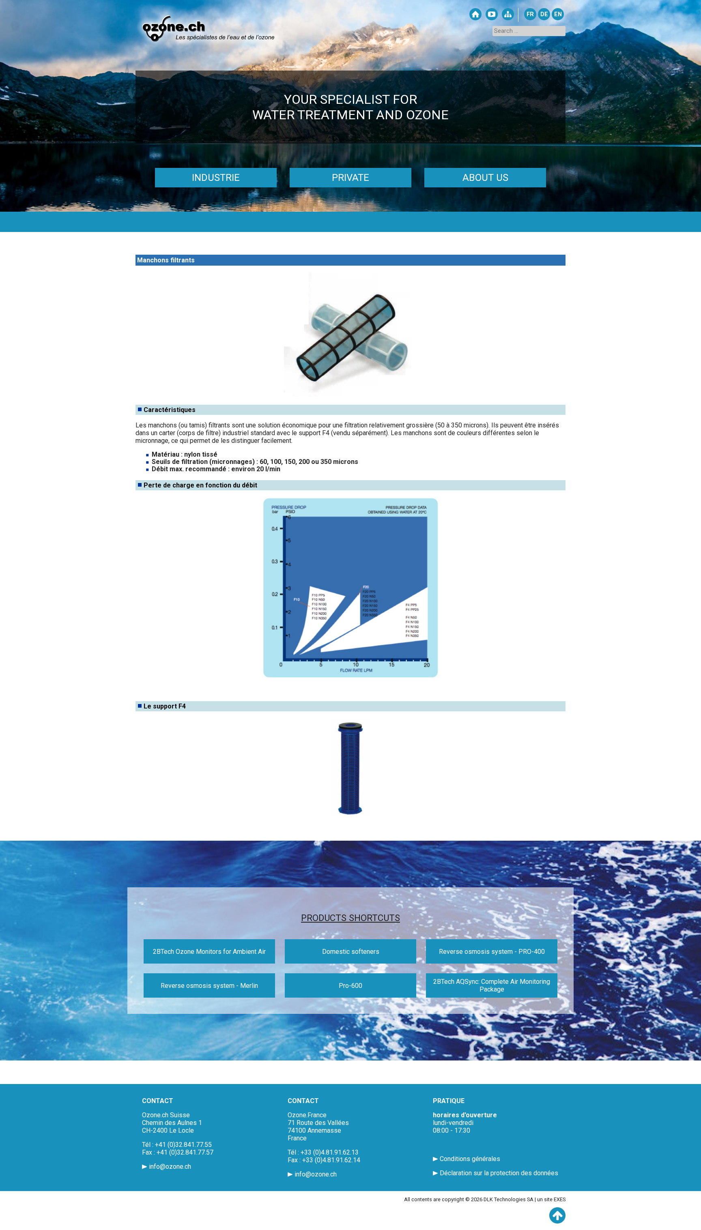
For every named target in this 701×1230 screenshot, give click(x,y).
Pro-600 (350, 986)
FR (530, 14)
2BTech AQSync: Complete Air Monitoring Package (491, 985)
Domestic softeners (350, 951)
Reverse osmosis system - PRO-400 (492, 951)
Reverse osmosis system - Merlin (209, 986)
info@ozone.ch (170, 1166)
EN (558, 14)
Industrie (216, 177)
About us (485, 177)
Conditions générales (470, 1159)
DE (544, 14)
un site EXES (551, 1199)
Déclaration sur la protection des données (499, 1173)
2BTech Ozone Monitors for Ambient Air (209, 951)
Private (350, 177)
